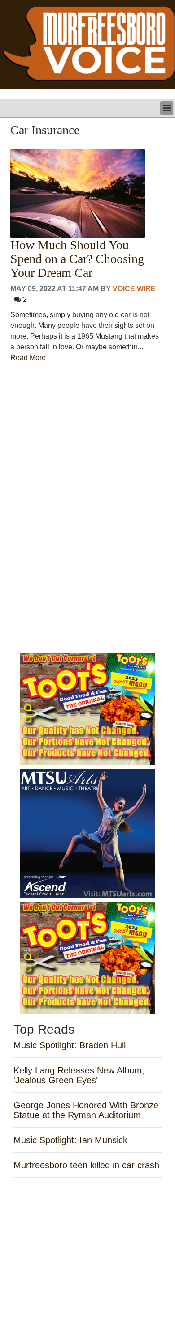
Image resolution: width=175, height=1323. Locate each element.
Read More (28, 357)
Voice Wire (134, 289)
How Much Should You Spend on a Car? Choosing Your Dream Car (77, 259)
